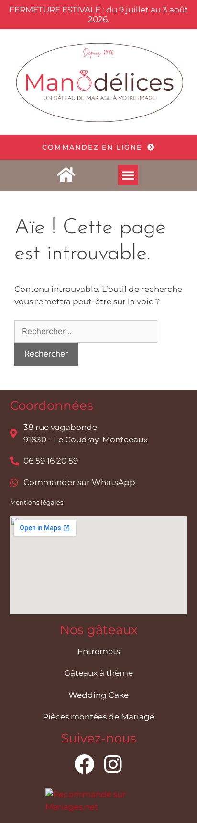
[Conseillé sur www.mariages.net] (98, 806)
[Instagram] (113, 764)
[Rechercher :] (85, 331)
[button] (128, 175)
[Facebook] (84, 764)
